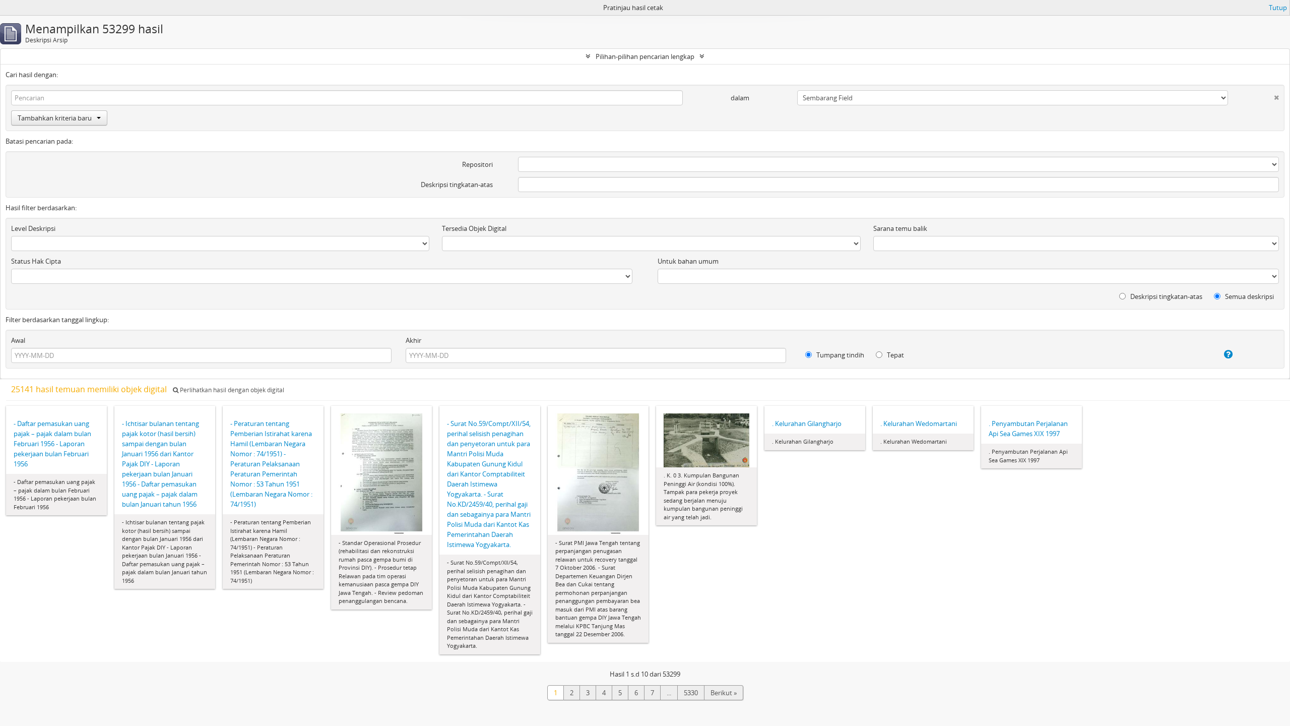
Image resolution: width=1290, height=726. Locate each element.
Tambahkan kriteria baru (55, 118)
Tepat (894, 354)
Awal (18, 340)
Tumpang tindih (839, 354)
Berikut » (724, 692)
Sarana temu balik (900, 228)
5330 (691, 692)
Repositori (477, 164)
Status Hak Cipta (36, 261)
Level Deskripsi (33, 228)
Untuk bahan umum (688, 261)
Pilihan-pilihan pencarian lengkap (645, 56)
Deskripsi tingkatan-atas (457, 184)
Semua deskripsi (1248, 296)
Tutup (1278, 7)
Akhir (413, 340)
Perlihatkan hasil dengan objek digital (231, 390)
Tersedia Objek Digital (474, 228)
